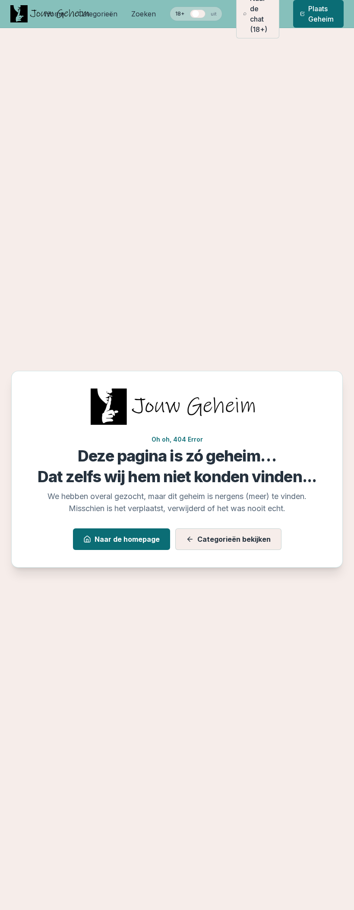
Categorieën (97, 13)
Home (54, 13)
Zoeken (143, 13)
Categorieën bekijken (234, 539)
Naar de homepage (127, 539)
